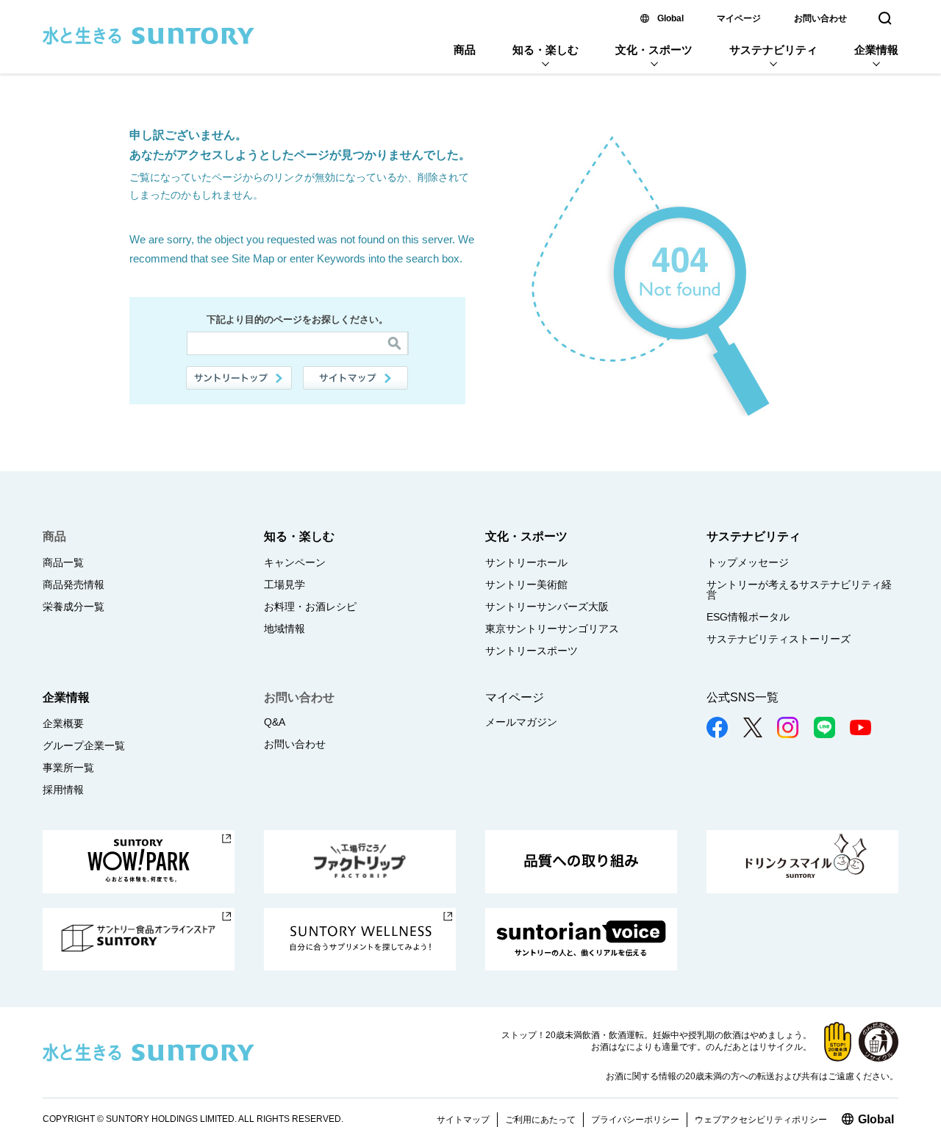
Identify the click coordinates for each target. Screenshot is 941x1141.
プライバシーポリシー (635, 1120)
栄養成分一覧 (73, 606)
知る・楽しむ (545, 49)
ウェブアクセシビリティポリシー (761, 1120)
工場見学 (284, 584)
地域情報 (284, 628)
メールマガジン (521, 722)
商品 (465, 49)
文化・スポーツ (654, 49)
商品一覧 (63, 562)
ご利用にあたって (540, 1120)
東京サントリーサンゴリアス (552, 628)
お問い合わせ (820, 18)
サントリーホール (526, 562)
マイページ (739, 18)
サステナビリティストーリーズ (778, 639)
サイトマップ (356, 378)
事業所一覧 (68, 767)
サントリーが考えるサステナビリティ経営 (799, 590)
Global (670, 18)
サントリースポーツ (531, 651)
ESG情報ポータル (748, 617)
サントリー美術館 (526, 584)
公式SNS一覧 (742, 697)
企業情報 (876, 49)
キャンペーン (295, 562)
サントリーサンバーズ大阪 (547, 606)
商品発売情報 (73, 584)
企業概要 (63, 723)
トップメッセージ (747, 562)
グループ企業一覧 (84, 745)
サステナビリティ (773, 49)
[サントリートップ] (239, 378)
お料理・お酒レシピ (310, 606)
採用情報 (63, 789)
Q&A (274, 722)
